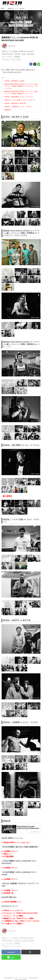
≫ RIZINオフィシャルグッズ (12, 910)
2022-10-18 (11, 46)
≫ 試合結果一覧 (7, 893)
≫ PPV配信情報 (7, 856)
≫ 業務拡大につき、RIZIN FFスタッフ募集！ (18, 918)
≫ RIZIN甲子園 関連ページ (11, 902)
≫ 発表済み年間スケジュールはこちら (16, 842)
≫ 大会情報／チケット (10, 851)
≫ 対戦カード (7, 854)
